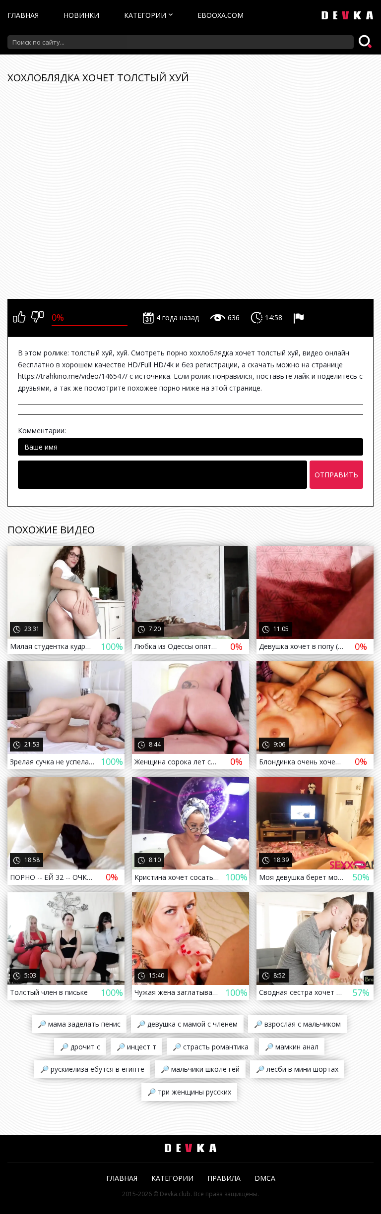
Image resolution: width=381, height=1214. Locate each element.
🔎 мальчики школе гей (200, 1069)
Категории (145, 15)
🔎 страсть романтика (211, 1046)
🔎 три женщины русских (189, 1092)
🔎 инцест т (136, 1046)
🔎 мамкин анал (291, 1046)
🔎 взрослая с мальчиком (297, 1024)
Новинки (81, 15)
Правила (224, 1178)
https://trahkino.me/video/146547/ (72, 376)
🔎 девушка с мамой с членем (187, 1024)
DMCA (264, 1178)
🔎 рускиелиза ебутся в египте (92, 1069)
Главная (23, 15)
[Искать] (366, 42)
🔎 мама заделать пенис (79, 1024)
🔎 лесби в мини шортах (297, 1069)
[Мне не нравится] (37, 317)
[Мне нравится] (19, 317)
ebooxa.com (220, 15)
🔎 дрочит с (80, 1046)
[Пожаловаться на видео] (300, 317)
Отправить (336, 474)
